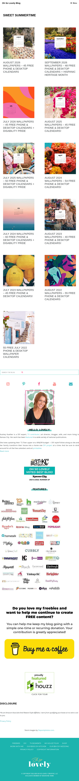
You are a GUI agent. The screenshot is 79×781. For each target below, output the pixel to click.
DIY (25, 743)
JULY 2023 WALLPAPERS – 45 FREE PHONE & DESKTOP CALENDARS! (18, 293)
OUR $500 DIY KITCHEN (36, 746)
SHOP (64, 743)
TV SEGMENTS (35, 743)
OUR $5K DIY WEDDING (59, 746)
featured (29, 437)
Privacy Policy (5, 721)
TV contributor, (34, 434)
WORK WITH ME (16, 746)
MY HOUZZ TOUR (52, 743)
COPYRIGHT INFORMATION (48, 749)
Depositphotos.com (46, 730)
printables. (37, 448)
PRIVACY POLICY (26, 749)
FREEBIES (16, 743)
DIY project (48, 445)
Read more (4, 451)
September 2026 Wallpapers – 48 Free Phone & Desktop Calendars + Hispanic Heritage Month (60, 68)
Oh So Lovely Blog (11, 3)
